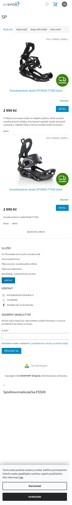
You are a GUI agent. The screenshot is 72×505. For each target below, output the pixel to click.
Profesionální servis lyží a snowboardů (21, 254)
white (15, 223)
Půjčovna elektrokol (12, 269)
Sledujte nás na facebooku (20, 305)
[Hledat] (47, 4)
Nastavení (35, 486)
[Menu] (64, 4)
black (6, 131)
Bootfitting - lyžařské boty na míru (19, 274)
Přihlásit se (11, 350)
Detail (62, 108)
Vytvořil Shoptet (39, 366)
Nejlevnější (21, 29)
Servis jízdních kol (11, 259)
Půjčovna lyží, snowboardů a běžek (19, 264)
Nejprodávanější (39, 29)
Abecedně (55, 29)
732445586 (12, 300)
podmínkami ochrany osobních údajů (49, 343)
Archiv (8, 280)
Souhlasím (34, 497)
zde (21, 477)
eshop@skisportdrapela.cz (20, 295)
